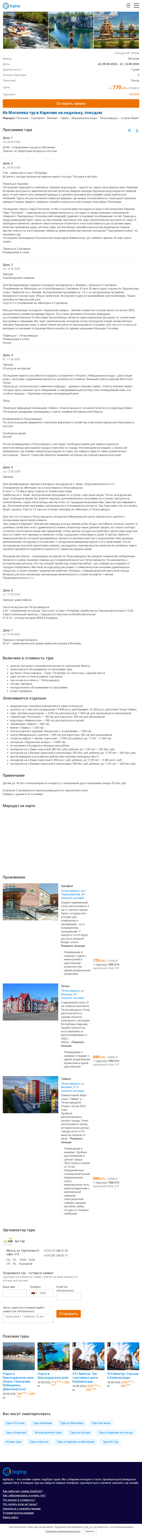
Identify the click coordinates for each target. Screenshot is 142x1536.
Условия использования (18, 1513)
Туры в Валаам (42, 1423)
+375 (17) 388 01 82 (56, 1250)
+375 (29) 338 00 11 (56, 1255)
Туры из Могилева (71, 1423)
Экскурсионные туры (48, 1432)
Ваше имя (9, 1287)
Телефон (35, 1287)
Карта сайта (10, 1517)
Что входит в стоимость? (19, 1500)
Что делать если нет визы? (20, 1504)
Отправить (68, 1313)
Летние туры (13, 1441)
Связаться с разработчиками (21, 1508)
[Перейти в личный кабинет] (127, 6)
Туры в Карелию (16, 1432)
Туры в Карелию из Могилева (75, 1441)
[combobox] (34, 1293)
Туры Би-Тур (110, 1441)
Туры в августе (39, 1441)
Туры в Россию (15, 1423)
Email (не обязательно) (65, 1288)
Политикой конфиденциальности (62, 1531)
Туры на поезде (80, 1432)
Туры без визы (101, 1423)
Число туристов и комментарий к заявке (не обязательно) (24, 1309)
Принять (89, 1531)
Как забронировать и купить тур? (24, 1495)
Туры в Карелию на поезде (115, 1432)
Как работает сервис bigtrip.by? (23, 1491)
